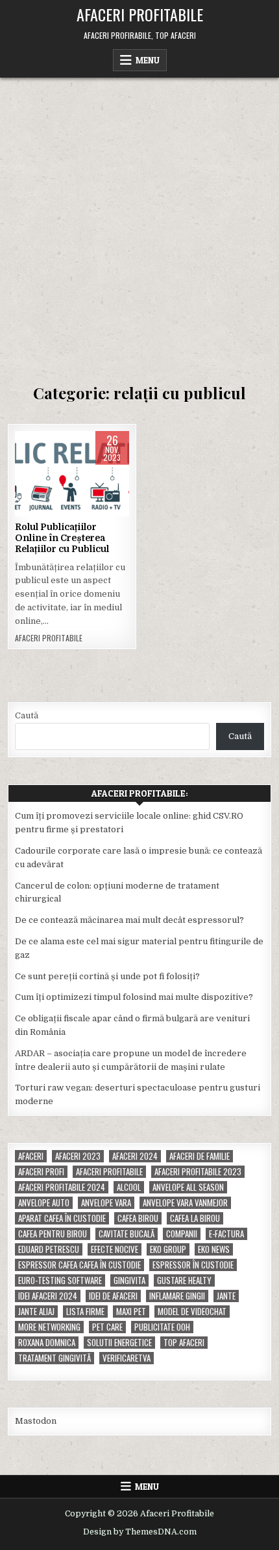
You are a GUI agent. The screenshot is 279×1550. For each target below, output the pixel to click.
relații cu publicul (72, 485)
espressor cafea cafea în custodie (79, 1265)
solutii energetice (119, 1342)
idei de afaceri (113, 1296)
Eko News (214, 1249)
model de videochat (192, 1311)
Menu (148, 60)
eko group (168, 1249)
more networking (49, 1327)
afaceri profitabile (109, 1172)
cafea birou (137, 1218)
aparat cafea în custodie (62, 1218)
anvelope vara (106, 1203)
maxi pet (131, 1311)
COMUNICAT (79, 472)
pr (114, 472)
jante (226, 1296)
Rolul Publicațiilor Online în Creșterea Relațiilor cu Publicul (62, 538)
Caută (26, 715)
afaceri (30, 1156)
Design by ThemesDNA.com (140, 1531)
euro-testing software (60, 1280)
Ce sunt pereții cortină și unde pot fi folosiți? (107, 976)
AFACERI (34, 472)
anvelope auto (43, 1203)
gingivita (129, 1280)
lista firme (85, 1311)
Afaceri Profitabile (140, 14)
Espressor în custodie (193, 1265)
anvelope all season (188, 1187)
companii (181, 1234)
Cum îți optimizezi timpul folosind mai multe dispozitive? (134, 997)
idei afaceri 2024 (47, 1296)
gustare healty (184, 1280)
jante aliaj (36, 1311)
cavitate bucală (126, 1234)
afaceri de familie (199, 1156)
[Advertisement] (139, 223)
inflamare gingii (177, 1296)
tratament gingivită (54, 1358)
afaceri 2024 (135, 1156)
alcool (129, 1187)
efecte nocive (114, 1249)
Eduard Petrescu (48, 1249)
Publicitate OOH (162, 1327)
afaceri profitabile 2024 (61, 1187)
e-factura (226, 1234)
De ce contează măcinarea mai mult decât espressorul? (129, 920)
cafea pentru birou (52, 1234)
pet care (107, 1327)
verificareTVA (127, 1358)
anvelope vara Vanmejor (185, 1203)
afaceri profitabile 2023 (197, 1172)
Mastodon (35, 1421)
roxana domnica (46, 1342)
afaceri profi (41, 1172)
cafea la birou (195, 1218)
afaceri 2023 (78, 1156)
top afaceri (184, 1342)
